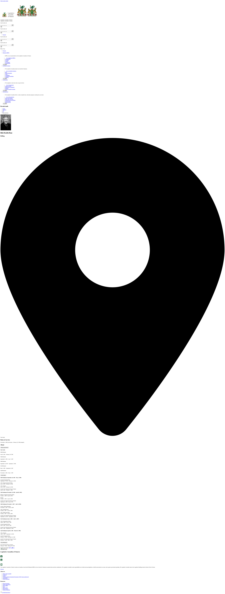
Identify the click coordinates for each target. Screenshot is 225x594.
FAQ (4, 586)
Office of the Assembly (7, 573)
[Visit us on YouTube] (1, 565)
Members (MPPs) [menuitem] (6, 52)
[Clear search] (13, 25)
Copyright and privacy (6, 592)
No (13, 547)
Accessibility (5, 577)
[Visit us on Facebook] (1, 557)
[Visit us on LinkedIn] (1, 560)
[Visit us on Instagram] (1, 554)
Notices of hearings (6, 589)
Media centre (5, 587)
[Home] (18, 18)
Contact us (5, 574)
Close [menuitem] (4, 64)
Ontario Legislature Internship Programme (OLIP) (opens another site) (16, 576)
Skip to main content (4, 0)
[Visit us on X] (1, 558)
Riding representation (4, 447)
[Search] (1, 26)
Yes (11, 547)
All (3, 110)
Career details (3, 475)
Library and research (6, 584)
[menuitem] (10, 58)
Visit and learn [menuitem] (5, 91)
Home (4, 108)
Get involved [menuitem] (5, 79)
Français (4, 34)
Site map (2, 569)
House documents (6, 583)
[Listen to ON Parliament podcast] (1, 561)
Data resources (5, 588)
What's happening (6, 579)
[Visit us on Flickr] (1, 563)
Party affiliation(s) (4, 542)
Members (4, 109)
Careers (4, 575)
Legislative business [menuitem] (6, 65)
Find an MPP (5, 585)
